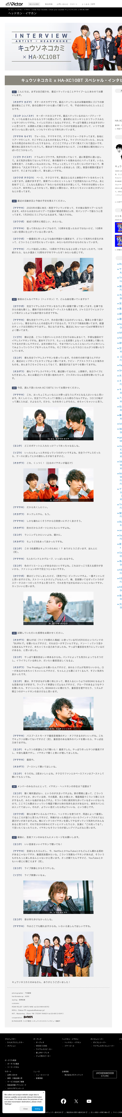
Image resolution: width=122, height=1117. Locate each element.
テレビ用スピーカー (43, 1056)
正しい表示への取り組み (99, 1112)
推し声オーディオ (42, 1053)
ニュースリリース (42, 1075)
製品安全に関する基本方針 (76, 1112)
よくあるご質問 (88, 4)
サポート (8, 1071)
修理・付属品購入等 (14, 1078)
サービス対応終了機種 (15, 1082)
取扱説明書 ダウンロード (16, 1085)
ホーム (10, 10)
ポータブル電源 (10, 1060)
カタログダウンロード (15, 1088)
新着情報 (39, 1078)
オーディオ (37, 1039)
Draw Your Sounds (39, 10)
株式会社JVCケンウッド (74, 1075)
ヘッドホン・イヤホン (22, 10)
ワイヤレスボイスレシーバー (103, 1046)
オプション (11, 1046)
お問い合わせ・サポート (67, 4)
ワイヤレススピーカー (44, 1049)
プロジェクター (10, 1039)
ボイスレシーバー (97, 1039)
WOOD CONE (41, 1046)
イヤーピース (69, 1046)
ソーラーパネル (13, 1067)
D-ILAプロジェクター (15, 1042)
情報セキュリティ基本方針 (52, 1112)
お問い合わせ (12, 1075)
